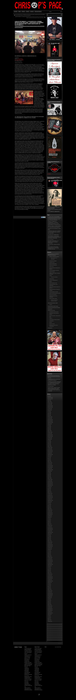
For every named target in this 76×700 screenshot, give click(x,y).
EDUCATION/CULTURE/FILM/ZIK (53, 306)
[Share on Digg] (44, 217)
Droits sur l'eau (51, 266)
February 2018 (50, 510)
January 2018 (50, 511)
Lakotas (50, 275)
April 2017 (49, 522)
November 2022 (50, 436)
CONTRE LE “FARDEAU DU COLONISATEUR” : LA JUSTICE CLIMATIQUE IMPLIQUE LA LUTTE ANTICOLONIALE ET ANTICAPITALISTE (54, 223)
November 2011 (50, 610)
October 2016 (50, 530)
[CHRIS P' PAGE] (38, 9)
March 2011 (49, 619)
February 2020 (50, 479)
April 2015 (49, 554)
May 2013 (49, 586)
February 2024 (50, 416)
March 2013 (49, 589)
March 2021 (49, 461)
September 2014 (50, 564)
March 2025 (49, 401)
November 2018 (50, 497)
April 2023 (49, 429)
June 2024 (49, 412)
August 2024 (50, 409)
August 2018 (50, 501)
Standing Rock (50, 308)
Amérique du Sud (51, 262)
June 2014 (49, 568)
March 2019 (49, 491)
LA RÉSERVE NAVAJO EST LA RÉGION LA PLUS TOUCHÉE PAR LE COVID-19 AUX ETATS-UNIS (54, 232)
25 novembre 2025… (51, 386)
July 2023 (49, 425)
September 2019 (50, 485)
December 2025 (50, 397)
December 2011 (50, 608)
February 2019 (50, 493)
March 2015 (49, 555)
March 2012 (49, 604)
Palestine (50, 304)
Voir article (49, 173)
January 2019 (50, 494)
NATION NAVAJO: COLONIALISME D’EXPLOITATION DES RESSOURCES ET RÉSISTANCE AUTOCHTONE (54, 237)
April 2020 (49, 476)
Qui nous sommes (38, 11)
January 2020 (50, 480)
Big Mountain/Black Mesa (53, 263)
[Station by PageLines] (39, 694)
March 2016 (49, 540)
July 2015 (49, 550)
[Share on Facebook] (41, 217)
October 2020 (50, 468)
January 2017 (50, 526)
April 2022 (49, 444)
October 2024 (50, 408)
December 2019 (50, 482)
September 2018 (50, 500)
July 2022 (49, 440)
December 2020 (50, 465)
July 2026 (49, 395)
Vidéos (27, 11)
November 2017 (50, 514)
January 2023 (50, 433)
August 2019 (50, 486)
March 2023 (49, 430)
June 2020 (49, 473)
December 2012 (50, 593)
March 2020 (49, 478)
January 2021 (50, 464)
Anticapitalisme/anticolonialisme (54, 311)
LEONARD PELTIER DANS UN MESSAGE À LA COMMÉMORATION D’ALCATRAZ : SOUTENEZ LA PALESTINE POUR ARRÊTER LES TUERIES (54, 383)
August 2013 (50, 582)
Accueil (15, 11)
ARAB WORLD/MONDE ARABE (53, 303)
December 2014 (50, 560)
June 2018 (49, 504)
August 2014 (50, 565)
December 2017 (50, 512)
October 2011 (50, 611)
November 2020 (50, 466)
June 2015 (49, 551)
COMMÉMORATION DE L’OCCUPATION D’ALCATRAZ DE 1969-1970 (54, 380)
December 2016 (50, 528)
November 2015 (50, 546)
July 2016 (49, 535)
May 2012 (49, 601)
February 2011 (50, 621)
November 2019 (50, 483)
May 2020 (49, 475)
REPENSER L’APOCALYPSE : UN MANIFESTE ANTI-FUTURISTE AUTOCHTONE (53, 242)
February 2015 (50, 557)
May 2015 (49, 553)
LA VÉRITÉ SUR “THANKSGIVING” (53, 234)
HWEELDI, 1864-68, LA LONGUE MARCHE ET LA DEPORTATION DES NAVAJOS (54, 227)
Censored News (20, 58)
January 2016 (50, 543)
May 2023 (49, 427)
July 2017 (49, 518)
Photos (23, 11)
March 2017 (49, 523)
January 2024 (50, 418)
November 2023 (50, 421)
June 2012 (49, 600)
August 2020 (50, 471)
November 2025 (50, 398)
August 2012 (50, 597)
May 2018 (49, 505)
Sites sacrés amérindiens (53, 294)
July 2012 (49, 599)
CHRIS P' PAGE (18, 647)
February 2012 (50, 606)
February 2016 (50, 542)
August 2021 (50, 455)
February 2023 (50, 432)
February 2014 (50, 574)
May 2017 (49, 521)
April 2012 (49, 603)
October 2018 (50, 498)
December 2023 (50, 419)
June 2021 (49, 457)
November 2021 (50, 451)
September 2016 (50, 532)
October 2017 (50, 515)
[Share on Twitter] (43, 217)
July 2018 (49, 503)
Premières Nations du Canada (53, 291)
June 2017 (49, 519)
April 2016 (49, 539)
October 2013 (50, 579)
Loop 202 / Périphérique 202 (53, 280)
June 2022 (49, 441)
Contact (32, 11)
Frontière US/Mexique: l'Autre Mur (54, 270)
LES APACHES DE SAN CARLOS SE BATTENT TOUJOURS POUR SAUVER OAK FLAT (54, 376)
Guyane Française (52, 271)
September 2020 (50, 469)
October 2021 (50, 453)
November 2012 (50, 594)
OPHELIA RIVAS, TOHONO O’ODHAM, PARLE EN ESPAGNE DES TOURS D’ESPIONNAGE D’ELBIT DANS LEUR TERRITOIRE (54, 389)
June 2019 (49, 487)
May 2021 (49, 458)
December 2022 (50, 434)
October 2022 (50, 437)
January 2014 (50, 575)
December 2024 (50, 405)
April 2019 (49, 490)
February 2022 (50, 447)
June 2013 (49, 585)
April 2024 (49, 415)
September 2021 (50, 454)
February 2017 (50, 525)
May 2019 (49, 489)
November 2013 (50, 578)
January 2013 (50, 592)
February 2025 (50, 402)
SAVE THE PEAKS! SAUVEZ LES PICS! (54, 293)
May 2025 (49, 400)
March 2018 (49, 508)
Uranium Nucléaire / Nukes (53, 298)
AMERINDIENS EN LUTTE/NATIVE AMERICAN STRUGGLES (28, 26)
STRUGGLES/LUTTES (51, 310)
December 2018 (50, 496)
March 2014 (49, 572)
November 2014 (50, 561)
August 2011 (50, 614)
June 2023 (49, 426)
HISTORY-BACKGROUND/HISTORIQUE (54, 307)
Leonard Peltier (51, 278)
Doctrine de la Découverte (53, 265)
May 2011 (49, 618)
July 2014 (49, 567)
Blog (19, 11)
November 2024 (50, 407)
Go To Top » (60, 643)
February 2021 (50, 462)
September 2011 (50, 612)
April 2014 (49, 571)
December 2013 (50, 576)
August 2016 (50, 533)
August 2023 (50, 423)
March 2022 (49, 446)
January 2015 (50, 558)
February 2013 (50, 590)
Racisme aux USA (51, 323)
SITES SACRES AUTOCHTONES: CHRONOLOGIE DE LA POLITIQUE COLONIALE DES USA (53, 248)
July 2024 (49, 411)
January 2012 (50, 607)
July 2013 (49, 583)
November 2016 (50, 529)
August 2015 (50, 549)
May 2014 (49, 569)
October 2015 (50, 547)
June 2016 (49, 536)
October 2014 (50, 562)
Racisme (50, 322)
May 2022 (49, 443)
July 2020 (49, 472)
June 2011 (49, 617)
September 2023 (50, 422)
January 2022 (50, 448)
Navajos (50, 281)
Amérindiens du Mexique (53, 260)
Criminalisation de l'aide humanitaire (54, 319)
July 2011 (49, 615)
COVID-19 (50, 318)
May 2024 (49, 414)
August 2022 (50, 439)
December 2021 (50, 450)
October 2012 (50, 596)
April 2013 (49, 587)
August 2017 (50, 516)
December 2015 (50, 544)
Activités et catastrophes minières (54, 256)
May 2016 (49, 537)
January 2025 (50, 404)
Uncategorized (50, 327)
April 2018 (49, 507)
